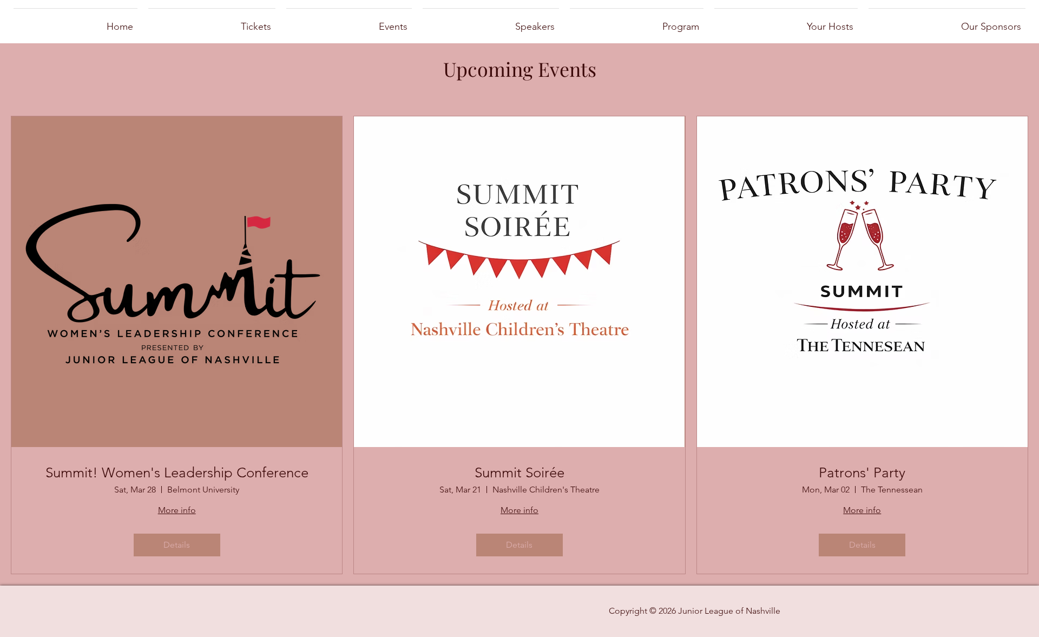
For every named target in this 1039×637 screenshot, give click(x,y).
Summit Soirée (519, 472)
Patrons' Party (862, 472)
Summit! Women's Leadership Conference (176, 472)
